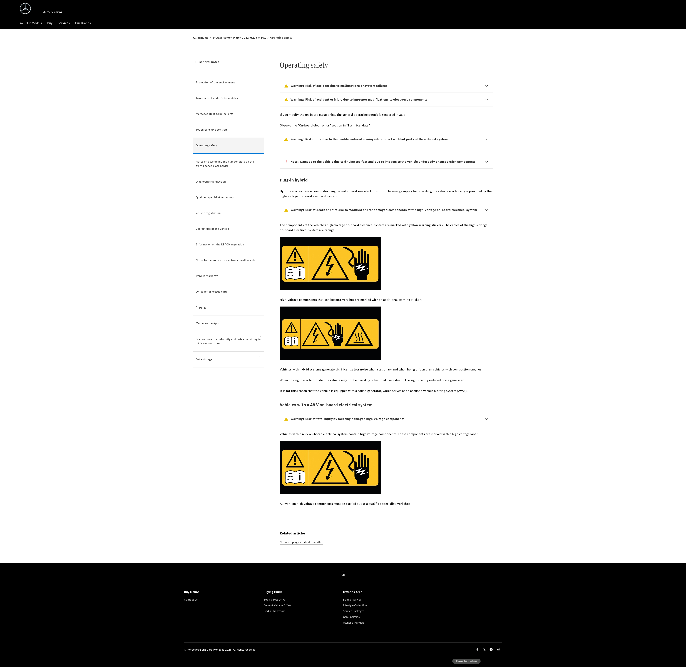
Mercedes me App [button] (207, 323)
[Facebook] (477, 649)
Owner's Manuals (353, 622)
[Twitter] (484, 649)
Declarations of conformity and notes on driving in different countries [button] (228, 341)
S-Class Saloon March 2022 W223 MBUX (239, 37)
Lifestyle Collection (355, 605)
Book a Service (352, 599)
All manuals (200, 37)
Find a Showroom (274, 611)
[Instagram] (498, 649)
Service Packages (353, 611)
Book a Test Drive (274, 599)
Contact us (191, 599)
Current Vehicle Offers (277, 605)
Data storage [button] (204, 359)
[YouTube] (491, 649)
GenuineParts (351, 617)
